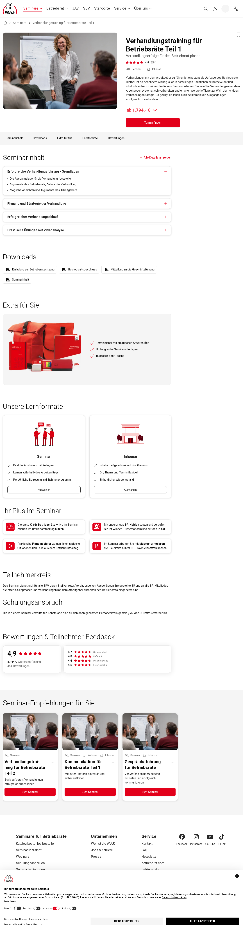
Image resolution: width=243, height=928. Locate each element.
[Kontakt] (236, 9)
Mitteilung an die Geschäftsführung (133, 269)
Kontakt (147, 843)
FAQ (144, 850)
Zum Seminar (30, 792)
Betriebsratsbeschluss (82, 269)
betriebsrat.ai (151, 869)
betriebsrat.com (153, 863)
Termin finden (152, 122)
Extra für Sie (64, 138)
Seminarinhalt (14, 138)
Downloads (40, 138)
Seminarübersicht (29, 850)
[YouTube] (210, 836)
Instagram (196, 844)
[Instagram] (196, 836)
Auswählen (44, 489)
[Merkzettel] (225, 9)
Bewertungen (116, 138)
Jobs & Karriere (102, 850)
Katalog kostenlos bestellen (36, 843)
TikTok (222, 844)
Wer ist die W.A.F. (103, 843)
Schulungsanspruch (30, 863)
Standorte (102, 8)
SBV (86, 8)
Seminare (19, 23)
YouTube (210, 844)
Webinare (22, 856)
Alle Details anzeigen (157, 157)
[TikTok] (221, 836)
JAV (75, 8)
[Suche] (206, 9)
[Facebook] (182, 836)
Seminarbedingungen (31, 869)
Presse (96, 856)
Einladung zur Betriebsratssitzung (33, 269)
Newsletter (150, 856)
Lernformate (90, 138)
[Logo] (10, 8)
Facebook (181, 844)
